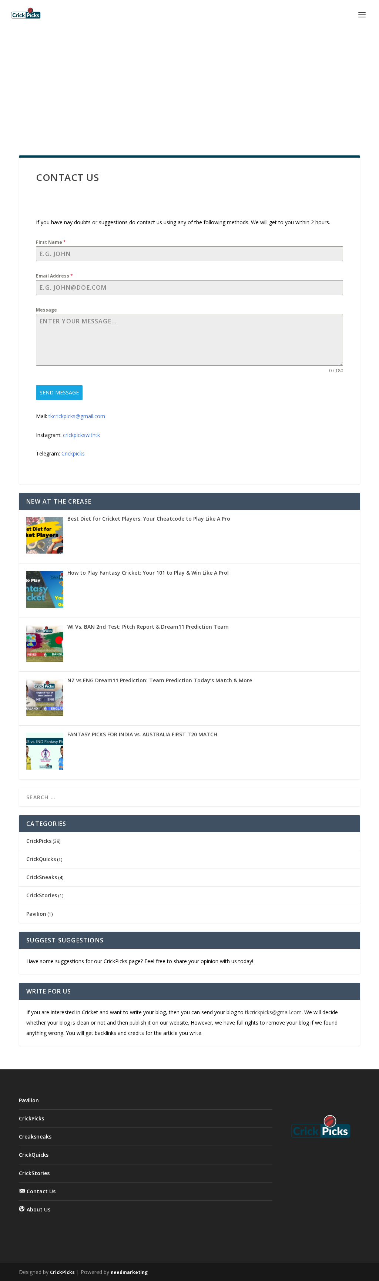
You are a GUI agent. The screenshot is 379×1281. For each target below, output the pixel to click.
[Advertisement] (189, 85)
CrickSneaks (41, 877)
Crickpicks (73, 453)
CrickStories (41, 895)
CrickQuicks (41, 859)
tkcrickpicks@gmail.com (76, 416)
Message (46, 310)
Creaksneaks (35, 1136)
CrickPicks (38, 840)
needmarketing (129, 1272)
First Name (51, 242)
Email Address (54, 276)
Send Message (59, 392)
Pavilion (36, 913)
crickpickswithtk (81, 434)
